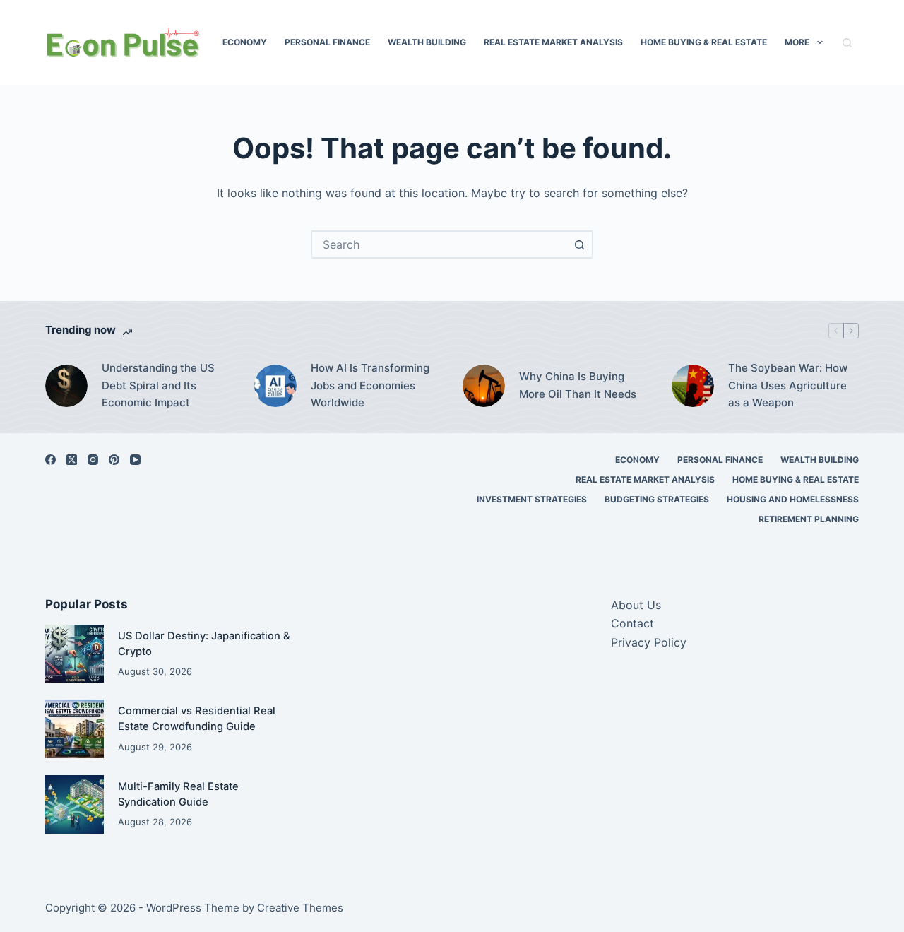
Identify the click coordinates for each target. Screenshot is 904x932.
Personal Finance (327, 42)
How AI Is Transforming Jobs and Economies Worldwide (370, 385)
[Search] (847, 42)
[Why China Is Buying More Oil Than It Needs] (484, 386)
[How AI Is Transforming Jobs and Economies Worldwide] (275, 386)
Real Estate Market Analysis (553, 42)
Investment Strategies (532, 499)
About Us (636, 605)
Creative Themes (300, 907)
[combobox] (439, 244)
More (797, 42)
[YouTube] (135, 459)
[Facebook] (50, 459)
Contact (632, 623)
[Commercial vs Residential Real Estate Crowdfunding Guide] (74, 729)
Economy (244, 42)
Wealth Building (427, 42)
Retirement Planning (809, 519)
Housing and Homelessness (793, 499)
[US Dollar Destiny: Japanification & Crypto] (74, 654)
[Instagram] (93, 459)
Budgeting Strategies (657, 499)
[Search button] (579, 244)
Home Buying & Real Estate (704, 42)
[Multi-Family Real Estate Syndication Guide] (74, 804)
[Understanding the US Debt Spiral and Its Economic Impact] (66, 386)
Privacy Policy (648, 642)
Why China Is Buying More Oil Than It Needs (577, 385)
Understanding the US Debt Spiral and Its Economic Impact (158, 385)
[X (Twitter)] (71, 459)
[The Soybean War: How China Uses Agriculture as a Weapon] (693, 386)
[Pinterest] (114, 459)
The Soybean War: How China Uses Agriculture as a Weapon (788, 385)
